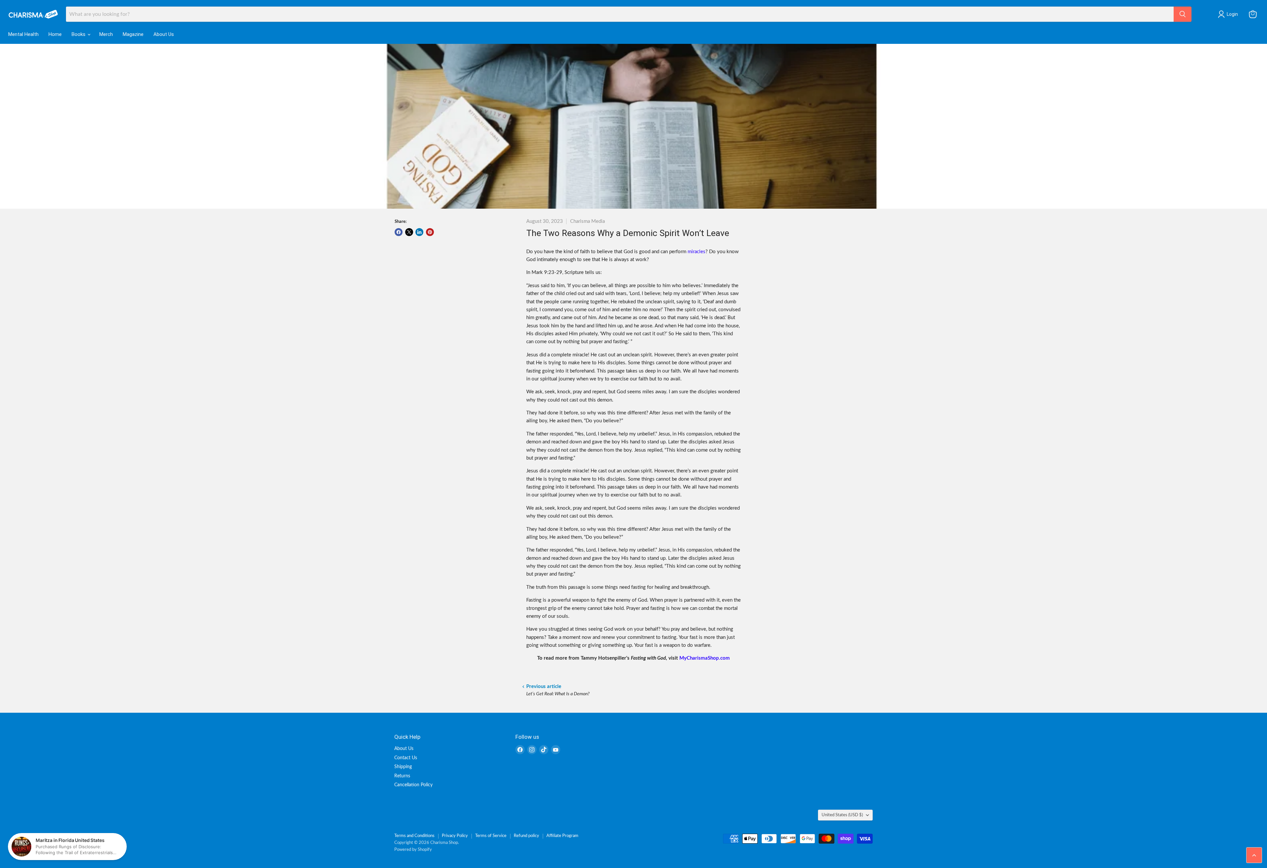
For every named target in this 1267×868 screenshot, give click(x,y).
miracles (696, 251)
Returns (402, 776)
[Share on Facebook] (399, 232)
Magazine (133, 34)
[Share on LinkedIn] (419, 232)
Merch (106, 34)
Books (79, 34)
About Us (163, 34)
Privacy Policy (455, 836)
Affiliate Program (562, 836)
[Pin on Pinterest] (430, 232)
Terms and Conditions (414, 836)
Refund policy (526, 836)
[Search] (1182, 14)
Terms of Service (490, 836)
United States (842, 815)
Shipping (403, 766)
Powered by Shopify (413, 850)
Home (55, 34)
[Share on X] (409, 232)
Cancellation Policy (413, 785)
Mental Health (23, 34)
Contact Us (405, 758)
